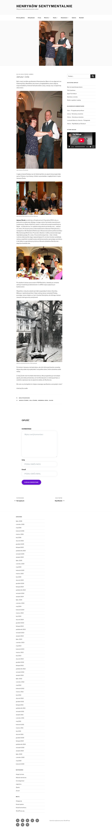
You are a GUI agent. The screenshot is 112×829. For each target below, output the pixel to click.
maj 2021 (18, 721)
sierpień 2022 (20, 675)
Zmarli (18, 790)
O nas (39, 17)
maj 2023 (18, 646)
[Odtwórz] (69, 147)
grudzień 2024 (20, 583)
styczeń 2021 (19, 734)
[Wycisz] (90, 147)
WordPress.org (20, 811)
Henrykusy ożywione (77, 114)
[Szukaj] (92, 76)
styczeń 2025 (20, 580)
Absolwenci (64, 17)
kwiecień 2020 (20, 764)
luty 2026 (18, 537)
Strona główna (20, 17)
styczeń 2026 (20, 540)
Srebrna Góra (43, 400)
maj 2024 (18, 606)
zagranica (18, 784)
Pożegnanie (86, 120)
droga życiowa (20, 774)
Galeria (74, 17)
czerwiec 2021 (20, 718)
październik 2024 (21, 590)
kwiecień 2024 (20, 609)
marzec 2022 (19, 691)
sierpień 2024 (20, 596)
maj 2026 (18, 527)
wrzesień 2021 (20, 711)
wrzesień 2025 (20, 554)
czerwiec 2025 (20, 563)
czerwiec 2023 (20, 642)
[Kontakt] (27, 824)
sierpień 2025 (20, 557)
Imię (23, 460)
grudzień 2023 (20, 623)
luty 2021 (18, 731)
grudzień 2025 (20, 544)
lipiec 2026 (19, 521)
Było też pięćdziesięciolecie (74, 87)
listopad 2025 (20, 547)
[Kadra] (37, 820)
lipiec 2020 (19, 754)
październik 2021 (20, 708)
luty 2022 (18, 695)
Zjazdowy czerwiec (72, 97)
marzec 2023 (20, 652)
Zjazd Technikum (72, 93)
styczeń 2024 (20, 619)
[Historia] (32, 820)
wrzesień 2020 (20, 747)
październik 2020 (21, 744)
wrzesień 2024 (20, 593)
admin (31, 74)
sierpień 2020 (20, 750)
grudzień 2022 (20, 662)
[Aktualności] (22, 820)
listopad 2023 (20, 626)
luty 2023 (18, 655)
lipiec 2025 (19, 560)
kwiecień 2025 (20, 570)
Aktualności (31, 17)
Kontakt (81, 17)
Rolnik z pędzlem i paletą (74, 100)
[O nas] (27, 820)
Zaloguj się (19, 801)
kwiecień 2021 (20, 724)
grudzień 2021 (20, 701)
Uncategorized (24, 398)
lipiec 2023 (19, 639)
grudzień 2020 (20, 737)
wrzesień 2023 (20, 632)
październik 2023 (21, 629)
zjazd (51, 400)
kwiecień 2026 (20, 531)
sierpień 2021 (19, 714)
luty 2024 (18, 616)
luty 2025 (18, 577)
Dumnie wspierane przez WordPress (60, 820)
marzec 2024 (20, 613)
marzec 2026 (20, 534)
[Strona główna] (17, 820)
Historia (46, 17)
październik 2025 (21, 550)
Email (24, 469)
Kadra (55, 17)
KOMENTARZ (26, 429)
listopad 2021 (19, 705)
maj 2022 (18, 685)
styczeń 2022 (20, 698)
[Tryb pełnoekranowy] (93, 147)
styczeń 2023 (20, 659)
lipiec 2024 (19, 600)
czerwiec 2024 (20, 603)
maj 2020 (18, 760)
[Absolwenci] (17, 824)
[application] (81, 140)
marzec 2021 (19, 728)
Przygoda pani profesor (77, 110)
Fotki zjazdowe (71, 90)
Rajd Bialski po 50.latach (79, 123)
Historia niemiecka (21, 777)
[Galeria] (22, 824)
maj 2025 (18, 567)
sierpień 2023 (20, 636)
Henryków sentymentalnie (44, 6)
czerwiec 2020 (20, 757)
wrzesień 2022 (20, 672)
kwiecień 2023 (20, 649)
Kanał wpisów (20, 804)
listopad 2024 (20, 586)
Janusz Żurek (24, 400)
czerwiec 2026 (20, 524)
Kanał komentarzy (21, 807)
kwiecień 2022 (20, 688)
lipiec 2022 (19, 678)
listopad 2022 (20, 665)
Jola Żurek (33, 400)
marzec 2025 (20, 573)
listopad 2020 (20, 741)
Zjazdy (18, 787)
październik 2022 (21, 669)
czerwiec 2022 (20, 682)
